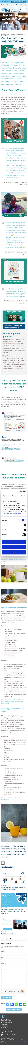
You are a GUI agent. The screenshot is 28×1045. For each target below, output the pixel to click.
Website (3, 963)
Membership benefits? (6, 1)
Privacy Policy (4, 1039)
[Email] (24, 1004)
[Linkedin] (20, 1004)
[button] (26, 9)
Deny (14, 552)
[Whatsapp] (16, 1004)
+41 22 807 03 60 (8, 1031)
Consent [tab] (5, 495)
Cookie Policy (10, 1039)
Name (3, 951)
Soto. (7, 1042)
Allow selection (14, 547)
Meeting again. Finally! (8, 934)
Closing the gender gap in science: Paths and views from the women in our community (13, 911)
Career (13, 34)
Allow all (14, 541)
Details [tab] (14, 495)
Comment (4, 970)
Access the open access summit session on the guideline (13, 326)
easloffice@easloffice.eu (10, 1035)
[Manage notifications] (25, 1041)
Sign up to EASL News (13, 1009)
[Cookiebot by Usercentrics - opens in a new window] (19, 491)
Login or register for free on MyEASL (18, 1)
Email (3, 957)
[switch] (24, 525)
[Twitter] (7, 1004)
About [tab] (23, 495)
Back (3, 13)
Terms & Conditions (17, 1039)
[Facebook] (12, 1004)
